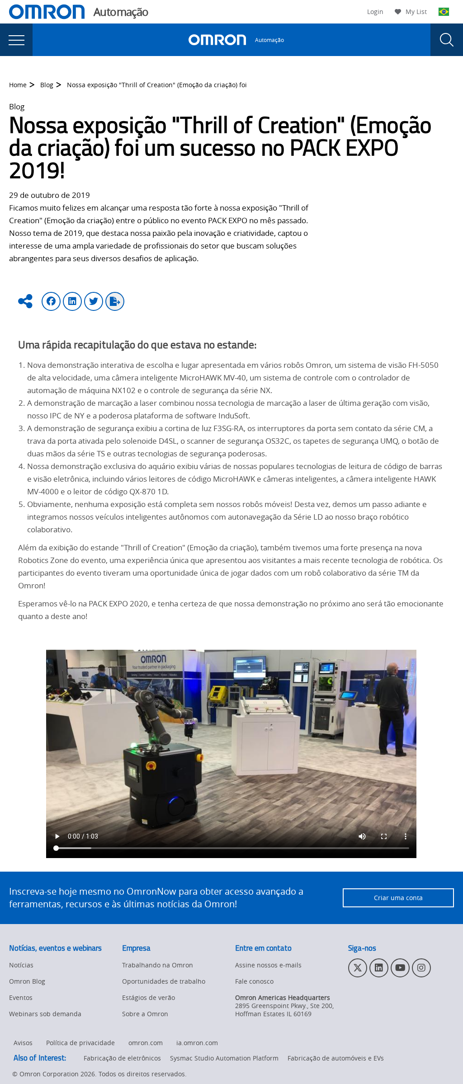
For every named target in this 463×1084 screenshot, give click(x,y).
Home (18, 84)
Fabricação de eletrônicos (122, 1058)
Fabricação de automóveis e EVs (336, 1058)
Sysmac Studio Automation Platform (224, 1058)
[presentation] (16, 39)
